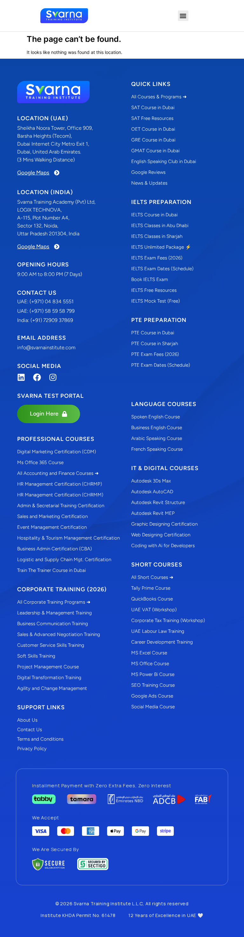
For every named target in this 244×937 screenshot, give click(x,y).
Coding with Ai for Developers (163, 545)
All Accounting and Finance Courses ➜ (58, 473)
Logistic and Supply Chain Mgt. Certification (64, 559)
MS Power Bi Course (152, 674)
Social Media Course (153, 707)
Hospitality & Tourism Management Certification (68, 538)
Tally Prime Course (150, 588)
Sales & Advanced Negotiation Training (58, 634)
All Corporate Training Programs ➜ (54, 602)
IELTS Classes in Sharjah (156, 236)
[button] (183, 15)
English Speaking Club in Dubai (163, 161)
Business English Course (156, 427)
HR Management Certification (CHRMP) (59, 484)
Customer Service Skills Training (50, 645)
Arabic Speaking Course (156, 438)
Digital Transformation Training (49, 677)
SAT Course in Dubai (152, 107)
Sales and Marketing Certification (52, 516)
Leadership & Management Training (54, 613)
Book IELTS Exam (149, 279)
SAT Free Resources (152, 118)
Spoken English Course (155, 417)
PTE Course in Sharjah (154, 343)
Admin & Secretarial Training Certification (60, 505)
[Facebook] (37, 377)
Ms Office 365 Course (40, 462)
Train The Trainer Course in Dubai (51, 570)
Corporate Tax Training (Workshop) (168, 620)
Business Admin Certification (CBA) (54, 549)
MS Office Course (150, 663)
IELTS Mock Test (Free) (155, 301)
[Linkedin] (21, 377)
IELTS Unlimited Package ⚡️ (161, 247)
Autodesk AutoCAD (152, 492)
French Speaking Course (157, 449)
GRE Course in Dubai (153, 140)
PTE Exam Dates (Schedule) (160, 365)
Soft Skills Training (36, 656)
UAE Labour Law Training (157, 631)
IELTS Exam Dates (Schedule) (162, 269)
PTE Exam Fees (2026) (155, 354)
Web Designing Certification (160, 535)
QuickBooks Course (152, 599)
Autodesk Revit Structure (158, 502)
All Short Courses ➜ (152, 577)
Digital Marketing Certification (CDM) (56, 452)
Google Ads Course (152, 696)
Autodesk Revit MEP (153, 513)
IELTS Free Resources (154, 290)
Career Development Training (162, 642)
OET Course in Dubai (153, 129)
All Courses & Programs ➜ (159, 97)
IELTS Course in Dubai (154, 215)
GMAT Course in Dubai (155, 151)
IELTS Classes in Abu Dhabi (159, 225)
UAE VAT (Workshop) (154, 610)
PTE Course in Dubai (152, 333)
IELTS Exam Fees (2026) (156, 258)
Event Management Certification (52, 527)
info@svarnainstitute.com (46, 347)
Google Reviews (148, 172)
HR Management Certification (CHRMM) (60, 495)
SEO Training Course (153, 685)
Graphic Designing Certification (164, 524)
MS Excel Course (149, 653)
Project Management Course (48, 667)
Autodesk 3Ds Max (151, 481)
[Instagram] (53, 377)
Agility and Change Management (52, 688)
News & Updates (149, 183)
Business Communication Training (52, 623)
